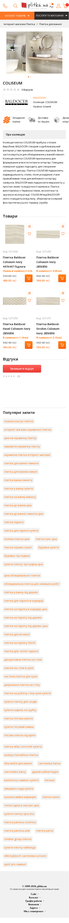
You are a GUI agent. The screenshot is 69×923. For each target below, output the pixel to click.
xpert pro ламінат (15, 864)
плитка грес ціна (46, 539)
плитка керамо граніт (18, 547)
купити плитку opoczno (19, 814)
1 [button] (28, 76)
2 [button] (30, 76)
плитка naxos (51, 797)
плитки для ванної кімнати (21, 463)
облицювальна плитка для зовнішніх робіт (31, 584)
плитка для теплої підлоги (21, 651)
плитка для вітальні (17, 634)
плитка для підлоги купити (21, 530)
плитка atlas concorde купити (23, 746)
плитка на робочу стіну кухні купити (27, 693)
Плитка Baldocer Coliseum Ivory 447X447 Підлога (14, 262)
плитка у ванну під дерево (21, 592)
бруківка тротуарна (17, 556)
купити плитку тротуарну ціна (23, 564)
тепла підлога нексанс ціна (21, 805)
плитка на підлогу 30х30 (19, 643)
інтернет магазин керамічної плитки (27, 429)
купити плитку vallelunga (20, 847)
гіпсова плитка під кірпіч (20, 735)
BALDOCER (39, 97)
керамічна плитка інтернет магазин (27, 455)
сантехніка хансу (15, 772)
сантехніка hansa (49, 763)
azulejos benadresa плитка (21, 755)
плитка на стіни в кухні (18, 668)
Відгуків (27, 89)
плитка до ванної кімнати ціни (23, 513)
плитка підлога (14, 522)
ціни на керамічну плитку (20, 438)
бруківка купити (48, 547)
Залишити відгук (22, 368)
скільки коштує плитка (18, 421)
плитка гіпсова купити (18, 718)
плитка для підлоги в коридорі (23, 600)
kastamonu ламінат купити (21, 780)
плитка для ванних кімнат (20, 471)
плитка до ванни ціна (18, 505)
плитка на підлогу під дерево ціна (26, 626)
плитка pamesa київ (17, 830)
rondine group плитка (17, 839)
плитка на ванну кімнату (20, 497)
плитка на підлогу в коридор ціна (25, 609)
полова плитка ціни (16, 539)
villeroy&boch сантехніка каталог (25, 856)
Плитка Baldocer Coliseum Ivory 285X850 (47, 262)
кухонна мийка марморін (20, 797)
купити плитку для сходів (20, 701)
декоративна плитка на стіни (23, 659)
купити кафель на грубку (20, 710)
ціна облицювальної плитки (22, 575)
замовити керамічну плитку (22, 446)
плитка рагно (44, 830)
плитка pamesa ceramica (20, 822)
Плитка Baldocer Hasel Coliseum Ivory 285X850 (16, 328)
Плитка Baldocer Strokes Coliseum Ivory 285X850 (47, 328)
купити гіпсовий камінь (19, 727)
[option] (34, 53)
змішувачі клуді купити (18, 788)
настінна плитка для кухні (20, 676)
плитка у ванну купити (18, 488)
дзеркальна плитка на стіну (22, 685)
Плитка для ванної (50, 24)
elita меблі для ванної (18, 763)
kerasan (50, 780)
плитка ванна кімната (18, 480)
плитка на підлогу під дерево (23, 617)
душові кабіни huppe (45, 772)
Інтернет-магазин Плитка (19, 24)
